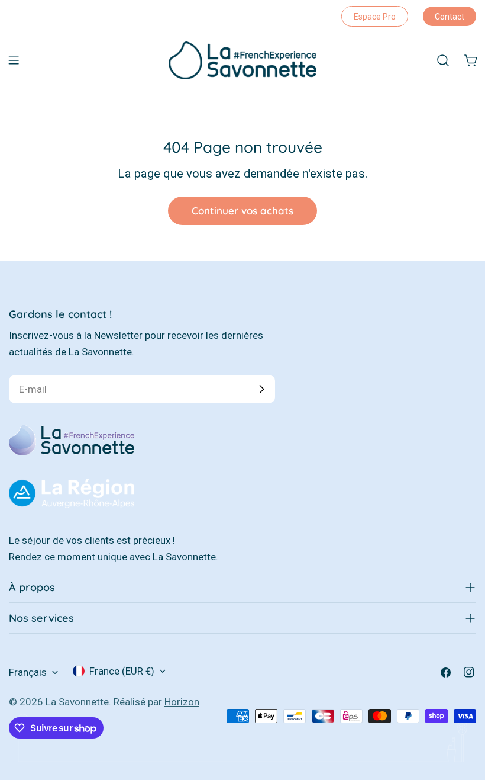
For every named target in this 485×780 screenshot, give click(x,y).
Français (28, 672)
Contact (449, 16)
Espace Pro (375, 16)
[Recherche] (443, 60)
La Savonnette (77, 702)
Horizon (181, 702)
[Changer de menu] (13, 60)
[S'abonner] (261, 389)
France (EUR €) (121, 671)
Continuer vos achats (242, 210)
